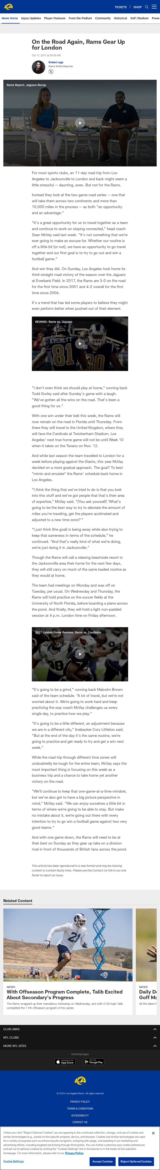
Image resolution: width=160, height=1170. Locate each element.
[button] (80, 123)
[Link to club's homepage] (8, 5)
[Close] (153, 1133)
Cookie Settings (13, 1161)
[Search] (146, 7)
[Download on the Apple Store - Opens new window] (65, 1062)
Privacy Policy (80, 1101)
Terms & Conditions (80, 1108)
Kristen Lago (56, 62)
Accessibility (80, 1115)
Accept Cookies (102, 1161)
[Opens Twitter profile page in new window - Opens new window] (51, 71)
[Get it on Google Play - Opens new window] (94, 1064)
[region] (80, 1148)
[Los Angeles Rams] (80, 1081)
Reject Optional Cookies (136, 1161)
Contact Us (80, 1122)
